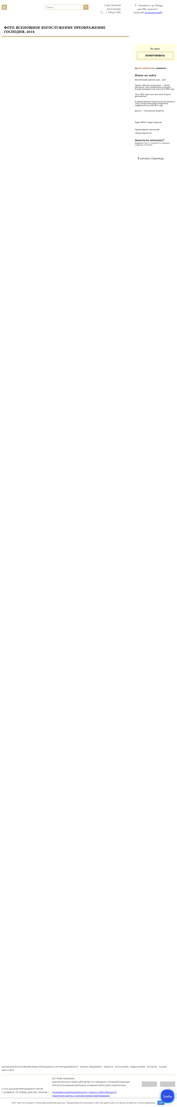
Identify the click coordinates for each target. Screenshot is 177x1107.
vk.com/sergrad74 (153, 12)
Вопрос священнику (91, 1066)
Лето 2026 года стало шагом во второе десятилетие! (153, 95)
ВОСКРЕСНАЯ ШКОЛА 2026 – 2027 (150, 79)
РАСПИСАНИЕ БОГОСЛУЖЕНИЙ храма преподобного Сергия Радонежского (40, 1066)
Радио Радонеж (154, 122)
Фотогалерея (122, 1066)
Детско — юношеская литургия (149, 110)
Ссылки (163, 1066)
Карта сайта (8, 1070)
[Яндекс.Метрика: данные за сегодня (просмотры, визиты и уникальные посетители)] (149, 1084)
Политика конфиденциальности (69, 1092)
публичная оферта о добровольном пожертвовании (80, 1095)
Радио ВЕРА (140, 122)
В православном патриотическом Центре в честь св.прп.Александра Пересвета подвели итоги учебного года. (155, 103)
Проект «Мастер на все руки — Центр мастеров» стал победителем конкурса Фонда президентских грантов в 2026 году (154, 87)
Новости (108, 1066)
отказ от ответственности (102, 1092)
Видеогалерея (137, 1066)
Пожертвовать (155, 55)
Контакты (152, 1066)
